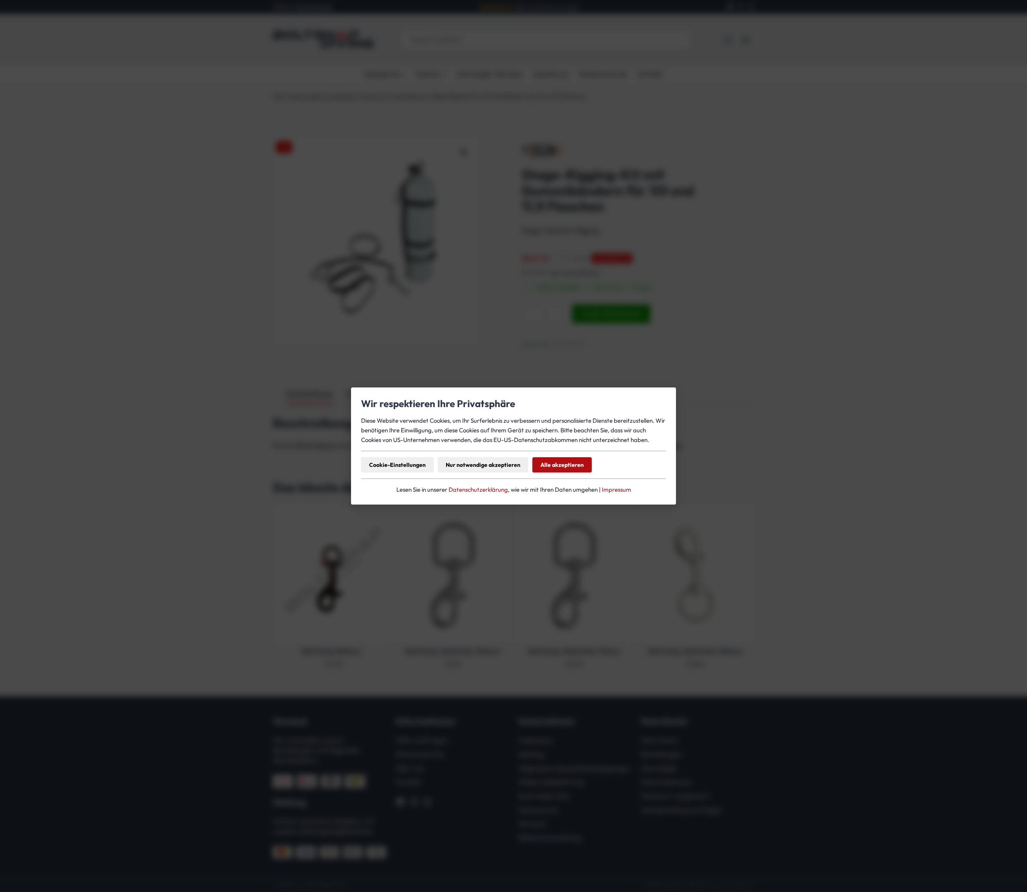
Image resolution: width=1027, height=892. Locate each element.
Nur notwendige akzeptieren (483, 464)
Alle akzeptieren (562, 464)
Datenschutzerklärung (478, 489)
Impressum (616, 489)
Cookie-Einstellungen (397, 464)
